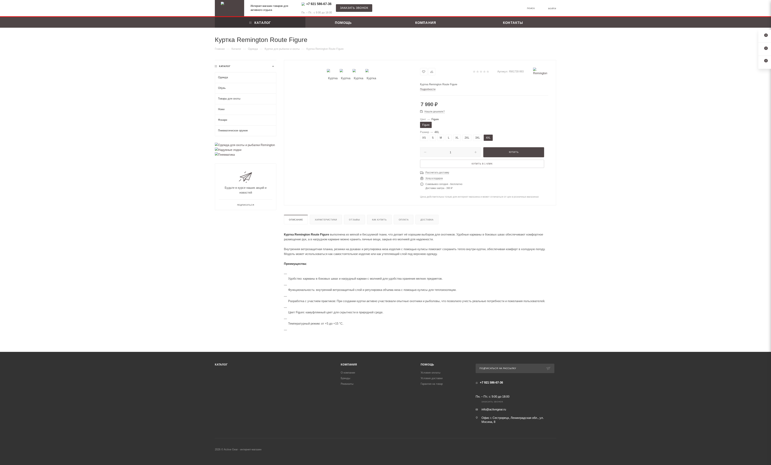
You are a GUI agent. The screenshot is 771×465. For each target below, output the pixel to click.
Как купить (379, 219)
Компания (349, 364)
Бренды (345, 378)
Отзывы (354, 219)
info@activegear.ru (493, 409)
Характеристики (326, 219)
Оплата (404, 219)
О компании (348, 372)
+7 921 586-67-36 (318, 4)
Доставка (426, 219)
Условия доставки (432, 378)
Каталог (221, 364)
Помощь (427, 364)
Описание (296, 219)
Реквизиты (347, 383)
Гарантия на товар (432, 383)
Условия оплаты (430, 372)
